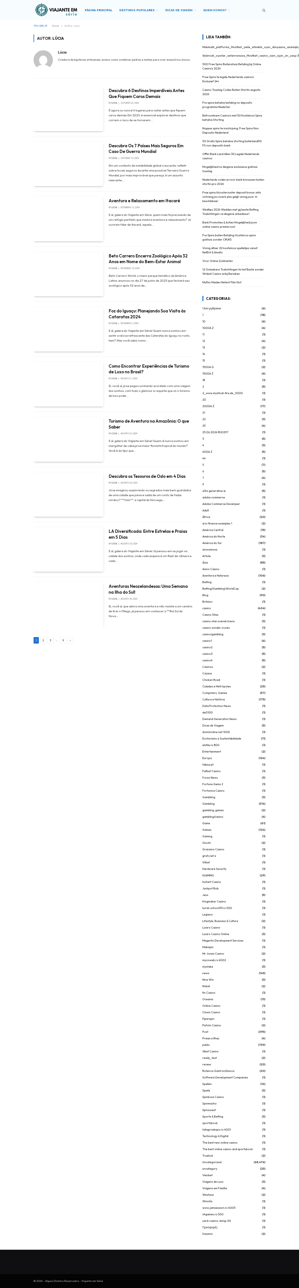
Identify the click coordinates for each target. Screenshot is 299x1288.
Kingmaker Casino (214, 901)
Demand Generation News (219, 719)
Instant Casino (211, 882)
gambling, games (213, 810)
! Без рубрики (211, 308)
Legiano (207, 914)
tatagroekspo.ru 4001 (216, 1129)
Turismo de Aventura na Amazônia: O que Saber (149, 424)
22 (204, 419)
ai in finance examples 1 (217, 523)
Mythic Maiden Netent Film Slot (221, 282)
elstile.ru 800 (210, 745)
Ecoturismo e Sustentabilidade (221, 738)
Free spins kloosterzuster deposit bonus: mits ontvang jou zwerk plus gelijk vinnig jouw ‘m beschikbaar (231, 197)
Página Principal (98, 10)
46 (204, 458)
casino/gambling (212, 634)
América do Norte (213, 536)
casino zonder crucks (216, 628)
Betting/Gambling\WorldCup (220, 588)
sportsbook (210, 1123)
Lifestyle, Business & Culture (220, 921)
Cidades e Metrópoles (216, 686)
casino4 (207, 660)
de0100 (207, 712)
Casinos (207, 667)
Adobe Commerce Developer (221, 504)
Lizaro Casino (211, 927)
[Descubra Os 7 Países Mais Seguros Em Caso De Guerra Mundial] (69, 164)
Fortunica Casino (213, 790)
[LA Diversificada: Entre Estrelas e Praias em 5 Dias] (69, 549)
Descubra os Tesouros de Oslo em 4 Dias (147, 476)
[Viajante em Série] (56, 10)
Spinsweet (209, 1110)
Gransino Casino (213, 849)
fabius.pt (208, 764)
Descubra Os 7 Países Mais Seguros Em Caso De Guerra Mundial (146, 148)
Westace (208, 1195)
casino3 (207, 654)
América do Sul (211, 543)
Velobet (207, 1175)
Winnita (207, 1201)
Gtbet (206, 862)
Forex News (210, 777)
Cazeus (207, 673)
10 (203, 321)
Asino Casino (210, 569)
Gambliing (208, 797)
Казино (207, 1234)
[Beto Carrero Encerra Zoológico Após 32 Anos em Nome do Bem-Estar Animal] (69, 274)
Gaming (207, 836)
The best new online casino (220, 1142)
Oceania (207, 999)
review (206, 1064)
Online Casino (211, 1006)
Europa (207, 758)
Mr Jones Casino (213, 953)
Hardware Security (214, 869)
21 (203, 412)
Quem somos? (215, 10)
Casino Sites (210, 615)
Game (206, 823)
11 (203, 334)
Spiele (206, 1090)
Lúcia (62, 52)
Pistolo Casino (211, 1025)
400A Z (207, 452)
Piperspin (208, 1019)
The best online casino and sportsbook (227, 1149)
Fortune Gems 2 (212, 784)
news (205, 973)
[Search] (263, 10)
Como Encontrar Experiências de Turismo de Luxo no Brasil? (149, 369)
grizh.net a (209, 856)
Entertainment (211, 751)
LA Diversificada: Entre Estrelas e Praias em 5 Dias (148, 534)
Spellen (207, 1084)
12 (203, 341)
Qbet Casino (210, 1051)
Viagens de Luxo (213, 1182)
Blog (205, 595)
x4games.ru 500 (213, 1214)
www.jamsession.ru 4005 (219, 1208)
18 (203, 380)
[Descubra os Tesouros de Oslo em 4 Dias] (69, 494)
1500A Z (207, 373)
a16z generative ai (214, 491)
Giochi (206, 843)
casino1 (207, 641)
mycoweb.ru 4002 (214, 960)
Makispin (208, 947)
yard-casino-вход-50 (216, 1221)
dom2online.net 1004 (216, 732)
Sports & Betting (212, 1116)
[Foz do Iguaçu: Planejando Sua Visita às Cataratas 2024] (69, 329)
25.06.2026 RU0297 (215, 432)
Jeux (205, 895)
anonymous (209, 549)
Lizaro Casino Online (215, 934)
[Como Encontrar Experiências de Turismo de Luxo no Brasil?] (69, 384)
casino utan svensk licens (218, 621)
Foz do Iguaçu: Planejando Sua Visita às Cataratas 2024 (147, 313)
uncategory (209, 1168)
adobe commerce (213, 497)
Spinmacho (209, 1103)
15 (203, 360)
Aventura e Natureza (215, 575)
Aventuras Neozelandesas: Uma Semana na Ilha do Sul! (148, 589)
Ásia (205, 562)
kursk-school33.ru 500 (217, 908)
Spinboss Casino (213, 1097)
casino (206, 608)
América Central (212, 530)
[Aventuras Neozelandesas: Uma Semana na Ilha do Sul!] (69, 604)
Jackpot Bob (210, 888)
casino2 (207, 647)
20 (204, 399)
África (206, 517)
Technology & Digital (215, 1136)
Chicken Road (211, 680)
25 (204, 426)
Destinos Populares (137, 10)
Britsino (207, 601)
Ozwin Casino (211, 1012)
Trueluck (207, 1155)
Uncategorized (212, 1162)
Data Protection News (216, 706)
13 (203, 347)
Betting (207, 582)
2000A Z (208, 406)
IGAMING (208, 875)
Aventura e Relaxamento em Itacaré (144, 200)
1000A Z (208, 328)
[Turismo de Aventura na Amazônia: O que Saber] (69, 439)
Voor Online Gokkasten (217, 261)
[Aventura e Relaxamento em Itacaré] (69, 219)
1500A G (208, 367)
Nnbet (206, 986)
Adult (205, 510)
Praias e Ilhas (210, 1038)
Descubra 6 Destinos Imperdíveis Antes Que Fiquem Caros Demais (146, 93)
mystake (207, 966)
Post (205, 1032)
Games (207, 830)
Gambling (208, 804)
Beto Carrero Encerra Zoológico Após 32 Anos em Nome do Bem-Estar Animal (148, 258)
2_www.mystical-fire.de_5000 (222, 393)
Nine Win (208, 979)
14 (203, 354)
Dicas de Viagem (179, 10)
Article (206, 556)
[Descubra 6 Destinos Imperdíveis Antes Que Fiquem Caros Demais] (69, 109)
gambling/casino (212, 817)
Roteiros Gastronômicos (218, 1071)
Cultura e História (213, 699)
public (206, 1045)
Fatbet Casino (211, 771)
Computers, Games (214, 693)
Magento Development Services (222, 940)
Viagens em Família (214, 1188)
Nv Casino (208, 993)
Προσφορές (210, 1227)
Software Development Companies (225, 1077)
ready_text (209, 1058)
